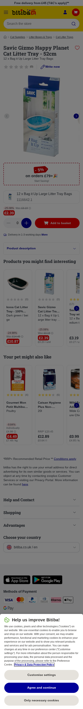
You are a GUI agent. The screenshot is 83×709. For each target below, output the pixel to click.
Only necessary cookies (41, 700)
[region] (41, 661)
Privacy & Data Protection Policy (34, 664)
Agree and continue (41, 687)
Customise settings (41, 675)
